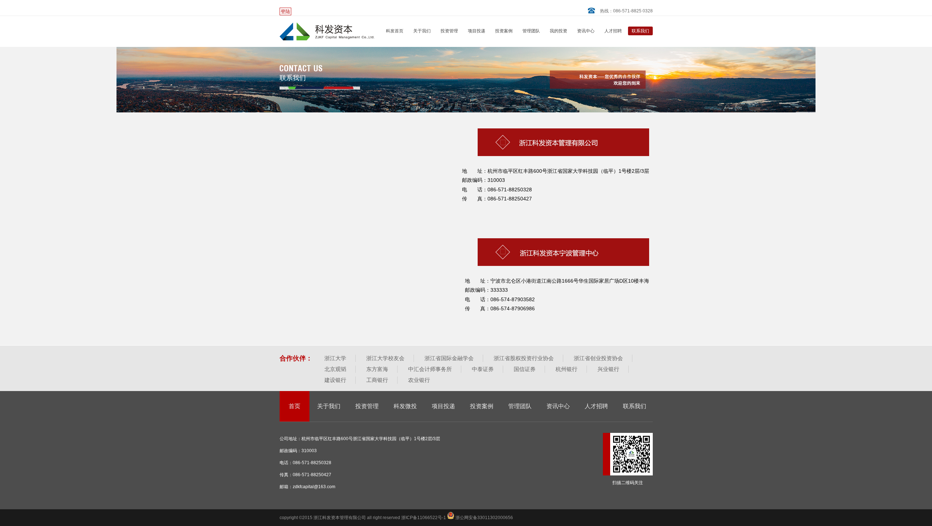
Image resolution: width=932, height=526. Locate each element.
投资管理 (449, 30)
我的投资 (558, 30)
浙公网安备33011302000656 (483, 517)
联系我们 (640, 30)
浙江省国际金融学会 (449, 358)
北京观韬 (335, 369)
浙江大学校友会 (385, 358)
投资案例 (504, 30)
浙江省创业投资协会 (598, 358)
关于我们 (422, 30)
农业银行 (419, 380)
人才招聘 (613, 30)
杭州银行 (566, 369)
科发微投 (405, 406)
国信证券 (525, 369)
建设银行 (335, 380)
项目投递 (476, 30)
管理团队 (531, 30)
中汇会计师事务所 (430, 369)
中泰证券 (483, 369)
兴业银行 (608, 369)
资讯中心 (586, 30)
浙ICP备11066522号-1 (424, 517)
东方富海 (377, 369)
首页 (294, 406)
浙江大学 (335, 358)
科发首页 (394, 30)
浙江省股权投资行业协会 (524, 358)
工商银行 (377, 380)
